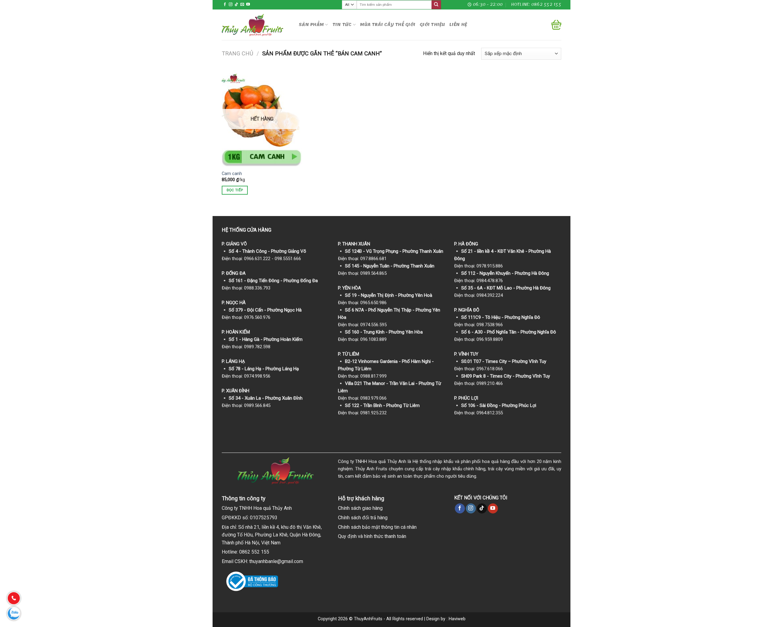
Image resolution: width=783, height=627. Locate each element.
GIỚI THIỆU (432, 24)
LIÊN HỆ (458, 24)
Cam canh (232, 173)
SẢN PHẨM (311, 24)
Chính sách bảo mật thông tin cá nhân (377, 527)
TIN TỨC (342, 24)
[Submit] (436, 4)
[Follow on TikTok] (236, 4)
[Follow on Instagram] (230, 4)
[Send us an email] (242, 4)
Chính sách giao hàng (360, 508)
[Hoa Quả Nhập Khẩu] (256, 25)
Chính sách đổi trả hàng (363, 518)
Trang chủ (237, 53)
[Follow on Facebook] (225, 4)
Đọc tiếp (235, 190)
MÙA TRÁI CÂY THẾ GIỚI (387, 24)
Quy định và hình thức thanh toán (372, 536)
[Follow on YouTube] (248, 4)
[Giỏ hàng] (556, 25)
